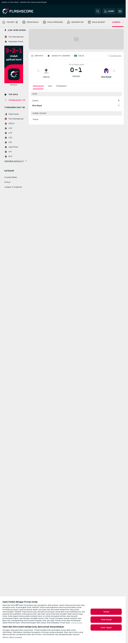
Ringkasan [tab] (38, 86)
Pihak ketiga (76, 623)
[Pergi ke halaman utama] (23, 11)
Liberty (46, 77)
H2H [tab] (50, 86)
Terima (106, 612)
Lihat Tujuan (106, 627)
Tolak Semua (106, 619)
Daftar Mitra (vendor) (12, 637)
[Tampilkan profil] (46, 71)
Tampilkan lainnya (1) (14, 161)
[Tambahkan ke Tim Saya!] (38, 70)
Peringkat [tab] (61, 86)
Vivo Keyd (106, 77)
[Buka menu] (120, 11)
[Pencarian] (98, 11)
